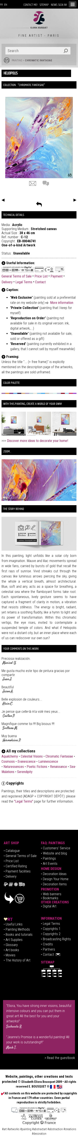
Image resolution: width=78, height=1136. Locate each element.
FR (1, 4)
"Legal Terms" (24, 801)
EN (5, 4)
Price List (41, 276)
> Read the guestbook (60, 1058)
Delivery (7, 282)
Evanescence (27, 761)
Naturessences (13, 767)
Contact (40, 282)
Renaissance (58, 767)
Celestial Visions (32, 756)
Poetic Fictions (37, 767)
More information (61, 303)
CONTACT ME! (30, 5)
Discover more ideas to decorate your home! (37, 441)
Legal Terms (23, 282)
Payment (56, 276)
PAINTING (17, 60)
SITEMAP (44, 5)
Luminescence (48, 761)
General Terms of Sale (17, 276)
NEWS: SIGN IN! (59, 5)
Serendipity (24, 772)
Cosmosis (8, 761)
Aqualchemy (10, 756)
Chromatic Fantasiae (38, 60)
